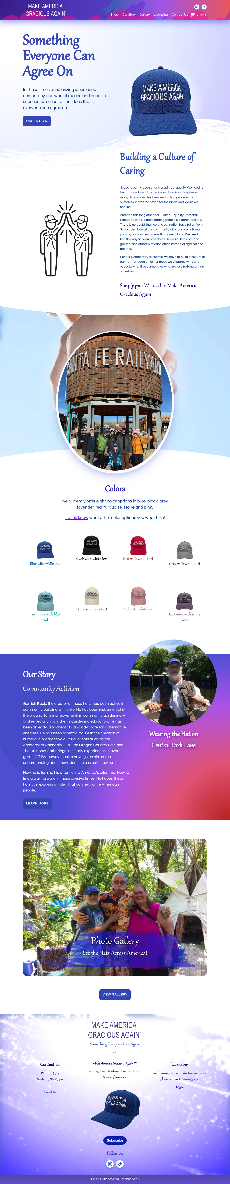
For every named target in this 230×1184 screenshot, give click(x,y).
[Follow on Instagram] (196, 6)
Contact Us (180, 14)
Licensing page (189, 1079)
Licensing (161, 14)
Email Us (50, 1092)
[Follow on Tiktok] (203, 6)
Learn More (37, 803)
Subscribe (115, 1140)
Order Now (37, 121)
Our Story (129, 14)
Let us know (76, 517)
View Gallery (115, 994)
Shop (114, 14)
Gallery (145, 14)
